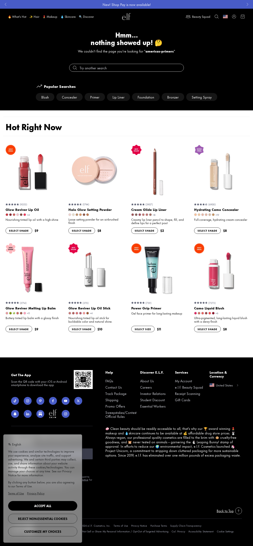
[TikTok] (15, 401)
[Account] (234, 16)
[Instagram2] (66, 414)
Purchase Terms (158, 525)
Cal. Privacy (178, 531)
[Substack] (40, 414)
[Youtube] (66, 401)
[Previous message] (5, 4)
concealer (69, 97)
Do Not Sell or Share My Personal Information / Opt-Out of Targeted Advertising (123, 531)
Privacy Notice (139, 525)
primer (94, 97)
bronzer (173, 97)
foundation (146, 97)
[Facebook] (53, 401)
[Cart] (242, 16)
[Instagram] (28, 401)
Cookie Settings (225, 531)
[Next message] (247, 4)
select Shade (19, 230)
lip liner (118, 97)
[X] (78, 401)
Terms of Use (121, 525)
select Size (143, 329)
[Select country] (225, 16)
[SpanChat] (15, 414)
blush (45, 97)
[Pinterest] (40, 401)
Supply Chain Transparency (185, 525)
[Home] (126, 16)
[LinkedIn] (28, 414)
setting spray (202, 97)
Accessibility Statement (201, 531)
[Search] (216, 17)
